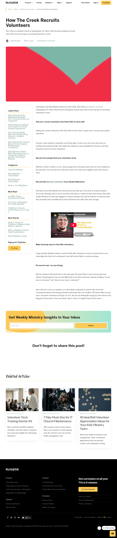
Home (10, 9)
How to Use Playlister (17, 185)
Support (69, 2)
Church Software (15, 169)
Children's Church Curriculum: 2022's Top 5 (18, 210)
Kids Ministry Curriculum (14, 174)
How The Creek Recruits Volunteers (47, 9)
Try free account (88, 489)
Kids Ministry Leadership (27, 9)
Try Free (14, 248)
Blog (59, 2)
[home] (13, 3)
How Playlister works (17, 236)
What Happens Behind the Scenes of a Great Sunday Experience (18, 126)
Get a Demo (85, 2)
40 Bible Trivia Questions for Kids (16, 197)
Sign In (96, 2)
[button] (29, 2)
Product (28, 2)
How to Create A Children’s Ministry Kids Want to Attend (19, 224)
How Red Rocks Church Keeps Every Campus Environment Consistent (18, 144)
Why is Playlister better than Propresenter (18, 231)
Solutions (48, 2)
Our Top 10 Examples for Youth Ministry (17, 203)
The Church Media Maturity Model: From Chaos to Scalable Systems (18, 135)
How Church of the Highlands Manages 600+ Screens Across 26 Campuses (18, 118)
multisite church (94, 107)
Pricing (39, 2)
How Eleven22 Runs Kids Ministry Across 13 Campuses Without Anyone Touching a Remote (18, 155)
